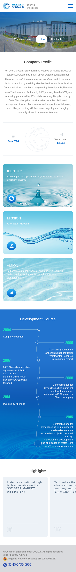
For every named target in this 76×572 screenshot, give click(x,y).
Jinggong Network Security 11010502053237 (32, 558)
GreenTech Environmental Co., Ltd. (22, 551)
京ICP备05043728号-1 (15, 555)
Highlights (56, 39)
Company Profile (23, 39)
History (41, 39)
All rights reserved (52, 551)
